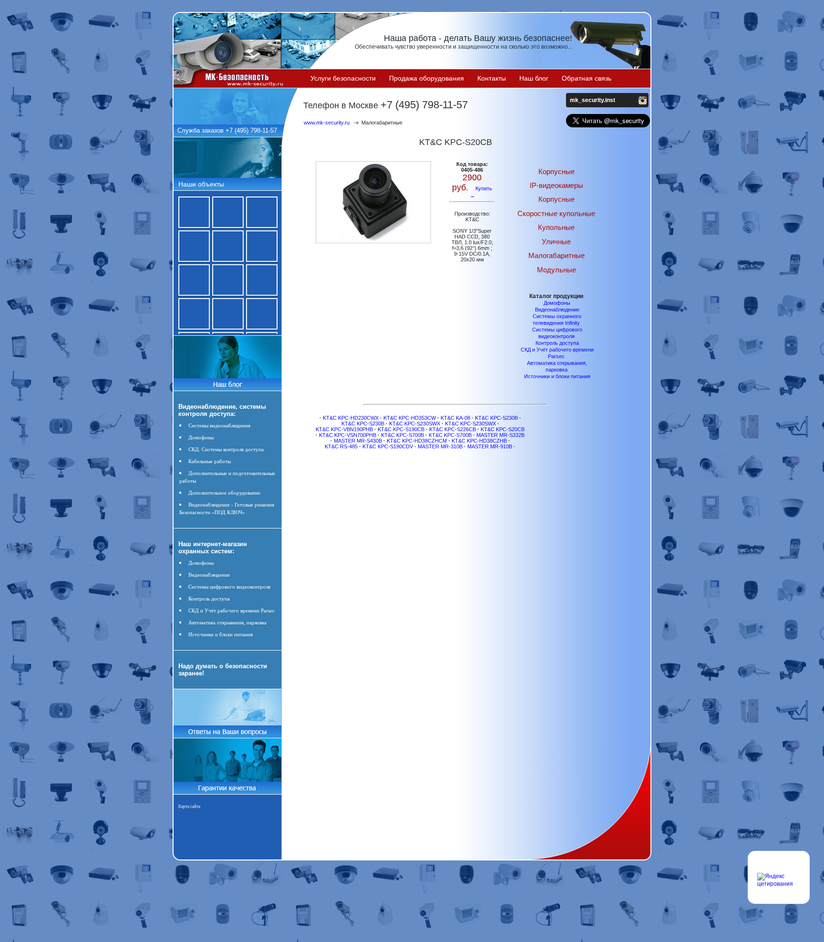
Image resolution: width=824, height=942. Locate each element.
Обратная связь (586, 78)
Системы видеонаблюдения (219, 425)
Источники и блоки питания (220, 634)
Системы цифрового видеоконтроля (229, 587)
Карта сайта (189, 806)
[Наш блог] (227, 382)
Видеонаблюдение (209, 575)
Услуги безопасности (343, 78)
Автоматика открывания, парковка (227, 622)
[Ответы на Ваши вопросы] (227, 736)
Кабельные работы (209, 461)
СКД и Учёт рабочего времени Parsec (231, 610)
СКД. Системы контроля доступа (226, 449)
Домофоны (201, 437)
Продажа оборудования (426, 78)
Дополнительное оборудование (224, 493)
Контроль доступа (209, 598)
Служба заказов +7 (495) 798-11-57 (227, 130)
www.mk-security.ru (327, 122)
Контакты (491, 78)
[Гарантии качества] (227, 785)
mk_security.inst (592, 100)
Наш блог (533, 78)
